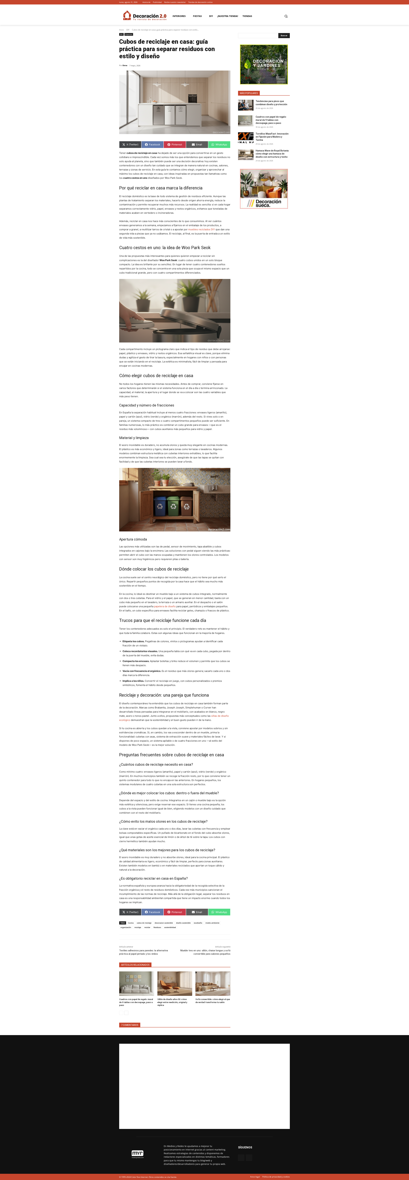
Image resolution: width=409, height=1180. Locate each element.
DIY (127, 29)
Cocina (131, 923)
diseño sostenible (183, 923)
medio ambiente (212, 923)
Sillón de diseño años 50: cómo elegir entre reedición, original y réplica (172, 1002)
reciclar (147, 927)
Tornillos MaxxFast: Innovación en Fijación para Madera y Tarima (272, 136)
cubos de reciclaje (144, 923)
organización (125, 927)
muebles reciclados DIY (201, 229)
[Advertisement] (204, 1086)
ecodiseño (198, 923)
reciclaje (137, 927)
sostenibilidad (170, 927)
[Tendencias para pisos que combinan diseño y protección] (246, 105)
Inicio (121, 29)
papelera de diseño (165, 606)
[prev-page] (121, 1013)
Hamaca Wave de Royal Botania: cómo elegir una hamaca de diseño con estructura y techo (272, 153)
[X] (288, 2)
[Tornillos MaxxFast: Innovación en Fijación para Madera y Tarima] (246, 137)
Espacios (128, 34)
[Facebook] (283, 2)
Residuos (157, 927)
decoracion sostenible (164, 923)
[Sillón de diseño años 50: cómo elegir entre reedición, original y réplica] (174, 983)
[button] (286, 16)
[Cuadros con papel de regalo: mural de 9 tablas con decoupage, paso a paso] (136, 983)
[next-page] (126, 1013)
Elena (125, 65)
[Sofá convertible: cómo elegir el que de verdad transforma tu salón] (212, 983)
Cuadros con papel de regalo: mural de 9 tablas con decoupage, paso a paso (136, 1002)
